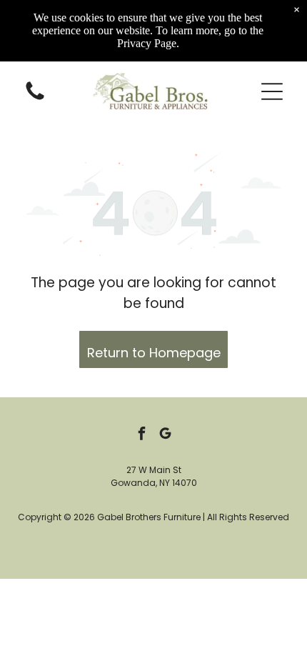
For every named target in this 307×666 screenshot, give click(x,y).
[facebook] (142, 435)
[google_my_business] (166, 435)
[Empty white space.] (35, 99)
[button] (272, 91)
